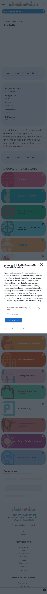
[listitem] (23, 308)
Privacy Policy (37, 329)
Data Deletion (10, 329)
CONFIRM (13, 320)
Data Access (23, 329)
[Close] (42, 265)
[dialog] (23, 297)
